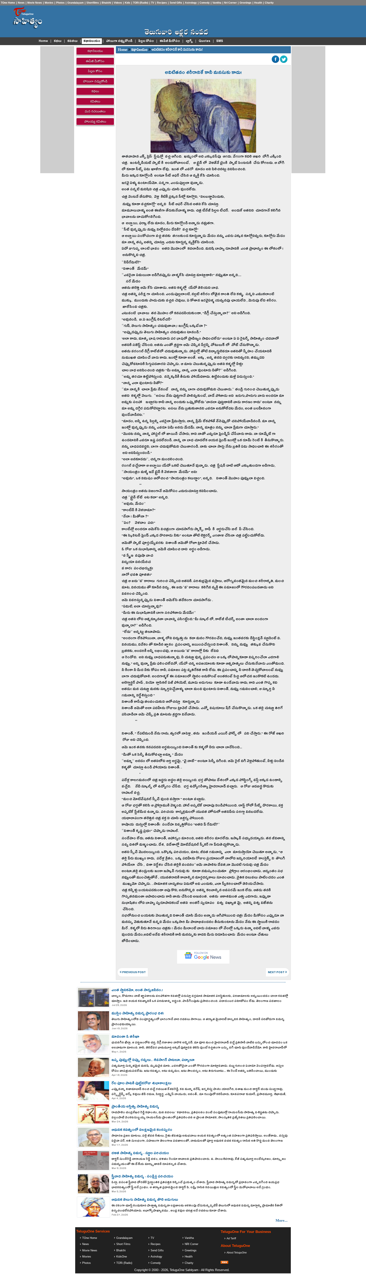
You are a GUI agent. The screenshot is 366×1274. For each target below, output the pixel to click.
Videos (118, 2)
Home (43, 41)
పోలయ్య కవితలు (95, 121)
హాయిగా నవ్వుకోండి (119, 41)
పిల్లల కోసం (146, 41)
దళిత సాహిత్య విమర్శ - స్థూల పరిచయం (140, 1154)
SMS (219, 41)
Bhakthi (106, 2)
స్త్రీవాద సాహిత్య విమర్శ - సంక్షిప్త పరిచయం (142, 1177)
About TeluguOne (237, 1252)
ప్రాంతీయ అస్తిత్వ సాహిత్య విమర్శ (135, 1107)
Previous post (134, 972)
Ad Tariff (231, 1238)
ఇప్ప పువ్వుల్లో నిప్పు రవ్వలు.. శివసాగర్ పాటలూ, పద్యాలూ (152, 1060)
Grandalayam (75, 2)
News (21, 2)
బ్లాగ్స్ (189, 41)
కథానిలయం (91, 41)
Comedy (205, 2)
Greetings (245, 2)
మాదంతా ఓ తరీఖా (125, 1037)
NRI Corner (191, 1244)
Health (258, 2)
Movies (49, 2)
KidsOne (121, 1256)
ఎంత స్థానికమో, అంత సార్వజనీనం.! (137, 991)
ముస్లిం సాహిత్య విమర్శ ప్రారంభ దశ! (137, 1014)
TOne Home (8, 2)
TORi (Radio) (140, 2)
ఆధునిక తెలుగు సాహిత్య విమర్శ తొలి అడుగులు (144, 1200)
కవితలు (72, 41)
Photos (60, 2)
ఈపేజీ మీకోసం (170, 41)
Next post (276, 972)
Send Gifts (176, 2)
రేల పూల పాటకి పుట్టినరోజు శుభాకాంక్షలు (141, 1084)
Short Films (123, 1244)
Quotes (204, 41)
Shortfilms (92, 2)
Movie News (34, 2)
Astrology (191, 2)
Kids (127, 2)
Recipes (162, 2)
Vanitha (216, 2)
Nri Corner (230, 2)
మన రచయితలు (95, 111)
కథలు (57, 41)
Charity (269, 2)
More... (282, 1220)
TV (152, 2)
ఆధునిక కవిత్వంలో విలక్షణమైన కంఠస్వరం (141, 1130)
